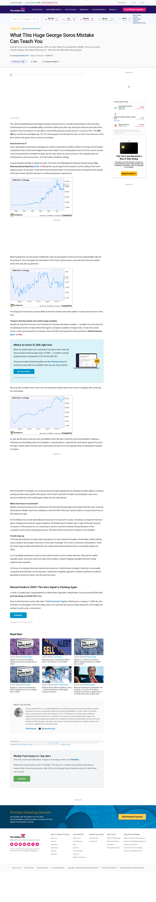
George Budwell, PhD (20, 56)
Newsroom (54, 848)
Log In (134, 3)
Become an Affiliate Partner (133, 851)
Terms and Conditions (109, 868)
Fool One (76, 854)
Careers (53, 841)
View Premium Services (132, 817)
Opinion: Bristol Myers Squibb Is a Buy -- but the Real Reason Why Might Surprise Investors (56, 690)
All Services (77, 838)
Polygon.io (34, 850)
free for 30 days (53, 743)
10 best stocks (57, 362)
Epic (74, 844)
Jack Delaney (57, 657)
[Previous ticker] (40, 19)
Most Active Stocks (137, 16)
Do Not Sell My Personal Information (132, 868)
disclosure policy (65, 744)
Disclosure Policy (42, 868)
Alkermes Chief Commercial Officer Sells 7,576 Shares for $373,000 (56, 661)
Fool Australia (93, 838)
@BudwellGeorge (48, 729)
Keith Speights (90, 685)
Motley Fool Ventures (131, 844)
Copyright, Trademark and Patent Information (83, 868)
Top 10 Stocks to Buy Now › (134, 9)
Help (142, 3)
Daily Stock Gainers (137, 20)
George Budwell (14, 741)
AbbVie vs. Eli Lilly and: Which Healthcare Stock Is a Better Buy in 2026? (23, 662)
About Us (54, 838)
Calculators (111, 844)
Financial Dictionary (113, 848)
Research (54, 844)
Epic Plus (76, 848)
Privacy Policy (29, 868)
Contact (53, 851)
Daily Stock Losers (139, 23)
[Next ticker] (129, 19)
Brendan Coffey (26, 657)
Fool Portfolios (78, 851)
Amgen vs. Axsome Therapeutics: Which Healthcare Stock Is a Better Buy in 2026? (23, 690)
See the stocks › (24, 371)
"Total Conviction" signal (55, 601)
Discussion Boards (113, 841)
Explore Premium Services (31, 28)
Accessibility (122, 3)
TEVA (36, 166)
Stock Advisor (77, 841)
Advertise (54, 854)
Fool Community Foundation (133, 848)
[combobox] (23, 19)
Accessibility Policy (58, 868)
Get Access (117, 120)
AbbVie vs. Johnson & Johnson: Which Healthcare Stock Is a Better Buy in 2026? (87, 662)
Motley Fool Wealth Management (135, 841)
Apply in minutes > (129, 174)
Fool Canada (93, 841)
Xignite (26, 850)
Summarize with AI (51, 61)
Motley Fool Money (79, 857)
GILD (13, 334)
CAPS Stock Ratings (113, 838)
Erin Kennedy (25, 685)
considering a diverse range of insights (21, 744)
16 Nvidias (74, 759)
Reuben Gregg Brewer (60, 685)
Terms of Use (16, 868)
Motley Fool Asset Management (134, 838)
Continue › (18, 615)
